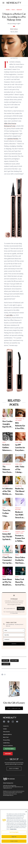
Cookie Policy (6, 742)
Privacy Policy (6, 740)
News (17, 555)
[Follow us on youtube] (17, 722)
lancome (6, 664)
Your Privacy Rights (9, 748)
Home (8, 9)
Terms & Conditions (8, 745)
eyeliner (14, 660)
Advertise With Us (7, 734)
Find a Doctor (6, 731)
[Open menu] (3, 3)
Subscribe (8, 753)
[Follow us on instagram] (13, 722)
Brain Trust (6, 737)
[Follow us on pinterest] (8, 722)
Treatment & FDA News (19, 419)
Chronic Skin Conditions (19, 532)
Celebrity (5, 486)
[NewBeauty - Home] (14, 3)
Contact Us (6, 726)
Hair (4, 418)
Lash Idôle (9, 315)
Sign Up (20, 608)
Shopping (18, 486)
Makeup (19, 9)
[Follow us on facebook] (4, 722)
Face (13, 9)
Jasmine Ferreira (12, 138)
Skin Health (6, 464)
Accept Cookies (14, 841)
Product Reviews (18, 508)
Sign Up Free (14, 768)
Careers (5, 729)
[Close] (26, 811)
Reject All (14, 836)
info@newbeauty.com (7, 788)
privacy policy (15, 613)
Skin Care (18, 442)
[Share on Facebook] (2, 674)
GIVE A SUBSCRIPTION (14, 708)
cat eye (5, 660)
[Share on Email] (5, 674)
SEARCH (14, 643)
